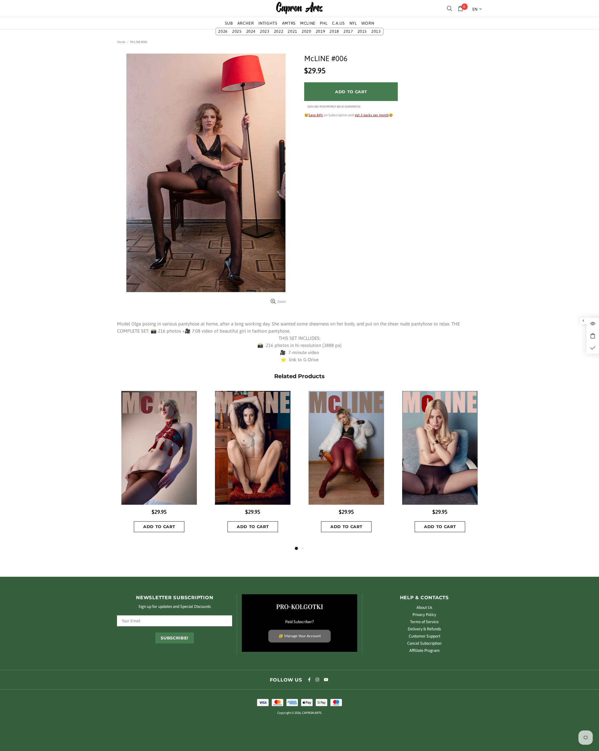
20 (306, 31)
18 (334, 31)
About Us (424, 607)
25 (237, 31)
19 (320, 31)
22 (279, 31)
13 (376, 31)
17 (348, 31)
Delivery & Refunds (424, 629)
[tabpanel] (159, 468)
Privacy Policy (424, 614)
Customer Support (424, 636)
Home (121, 42)
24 (251, 31)
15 (362, 31)
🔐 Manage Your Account (300, 636)
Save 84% (316, 115)
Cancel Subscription (424, 643)
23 (265, 31)
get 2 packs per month (372, 115)
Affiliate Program (424, 650)
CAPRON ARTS (299, 8)
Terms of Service (424, 621)
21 (292, 31)
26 (223, 31)
